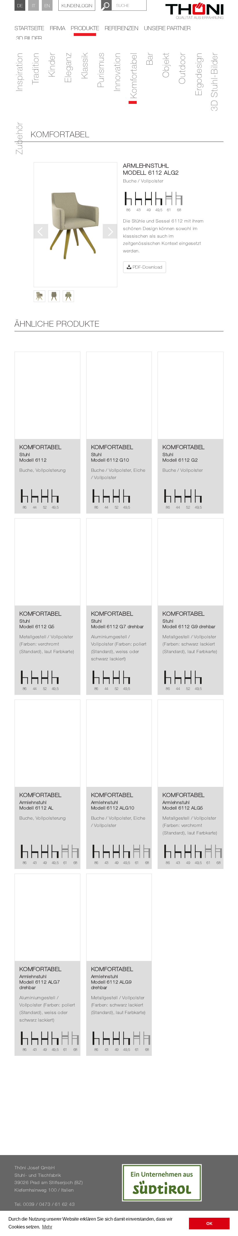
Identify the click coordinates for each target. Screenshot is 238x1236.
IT (33, 5)
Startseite (29, 28)
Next (110, 231)
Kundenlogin (77, 5)
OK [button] (209, 1223)
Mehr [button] (47, 1226)
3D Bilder (29, 38)
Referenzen (121, 28)
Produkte (85, 28)
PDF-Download (146, 267)
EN (47, 5)
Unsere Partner (167, 28)
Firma (57, 28)
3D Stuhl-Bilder (214, 82)
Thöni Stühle (194, 14)
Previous (41, 231)
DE (20, 5)
